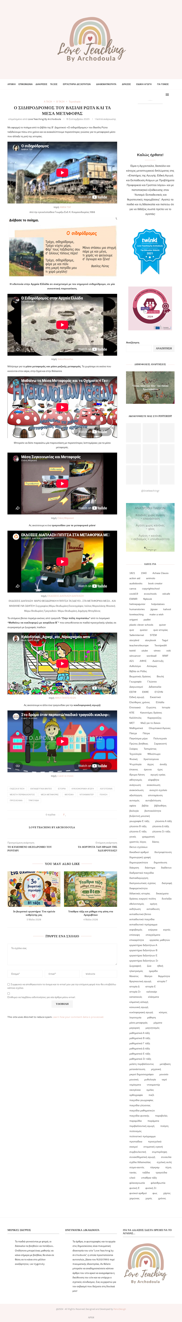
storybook (150, 640)
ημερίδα (153, 971)
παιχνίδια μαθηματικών (142, 1110)
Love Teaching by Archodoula (44, 119)
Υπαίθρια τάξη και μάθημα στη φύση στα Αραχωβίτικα (90, 913)
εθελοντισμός (136, 903)
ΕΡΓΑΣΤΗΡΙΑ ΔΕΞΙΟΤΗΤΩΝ (77, 84)
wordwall (151, 655)
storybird (134, 640)
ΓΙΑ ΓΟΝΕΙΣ (163, 84)
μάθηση (151, 1017)
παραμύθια (135, 1120)
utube (144, 650)
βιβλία (145, 805)
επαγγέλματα (153, 934)
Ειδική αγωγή (136, 697)
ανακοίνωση (153, 785)
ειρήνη (153, 903)
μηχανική (156, 1069)
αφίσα (132, 805)
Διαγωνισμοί (136, 686)
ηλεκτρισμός (136, 971)
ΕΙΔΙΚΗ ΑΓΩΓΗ (144, 84)
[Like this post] (65, 814)
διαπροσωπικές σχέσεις (142, 883)
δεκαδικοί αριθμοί (139, 852)
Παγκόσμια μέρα (138, 738)
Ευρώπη (151, 707)
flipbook (147, 598)
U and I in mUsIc (65, 776)
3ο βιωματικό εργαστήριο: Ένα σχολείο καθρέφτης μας (34, 913)
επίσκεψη (134, 934)
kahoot (167, 609)
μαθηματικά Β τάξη (139, 1038)
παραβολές (161, 1115)
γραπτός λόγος (137, 841)
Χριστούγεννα (151, 759)
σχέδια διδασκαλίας (140, 1162)
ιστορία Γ (162, 981)
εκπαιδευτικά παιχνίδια (141, 919)
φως (154, 1193)
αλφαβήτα (153, 779)
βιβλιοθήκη (160, 805)
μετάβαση (165, 1064)
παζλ (151, 1095)
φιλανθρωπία (158, 1182)
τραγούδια (33, 800)
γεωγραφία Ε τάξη (139, 821)
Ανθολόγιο (135, 666)
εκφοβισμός (135, 929)
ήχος (160, 769)
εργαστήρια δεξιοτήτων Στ (143, 960)
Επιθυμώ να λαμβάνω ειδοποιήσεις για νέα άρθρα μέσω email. (41, 997)
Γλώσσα (152, 681)
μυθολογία (150, 1079)
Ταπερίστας (150, 748)
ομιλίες (150, 1089)
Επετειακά (135, 707)
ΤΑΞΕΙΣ (53, 84)
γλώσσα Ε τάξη (137, 831)
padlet (147, 619)
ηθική (160, 965)
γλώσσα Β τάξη (17, 789)
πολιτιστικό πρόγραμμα (142, 1136)
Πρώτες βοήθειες (138, 743)
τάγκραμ (154, 1167)
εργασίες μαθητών (160, 940)
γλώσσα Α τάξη (163, 821)
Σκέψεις (133, 748)
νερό (164, 1079)
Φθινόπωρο (153, 754)
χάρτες (167, 1193)
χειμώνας (134, 1198)
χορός (148, 1198)
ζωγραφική (135, 965)
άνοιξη (163, 764)
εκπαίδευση (153, 909)
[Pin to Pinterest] (76, 814)
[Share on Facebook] (69, 814)
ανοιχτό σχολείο (158, 790)
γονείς (132, 836)
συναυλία (166, 1157)
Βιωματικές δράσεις (140, 676)
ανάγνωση (135, 785)
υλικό (132, 1177)
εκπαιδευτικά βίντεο (41, 789)
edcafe (166, 593)
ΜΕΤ (132, 722)
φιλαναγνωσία (137, 1182)
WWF (165, 655)
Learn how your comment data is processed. (78, 1017)
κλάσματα (153, 996)
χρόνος (162, 1198)
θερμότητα (164, 976)
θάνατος (134, 976)
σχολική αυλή (164, 1162)
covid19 (133, 593)
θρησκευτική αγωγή (140, 981)
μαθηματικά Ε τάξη (139, 1053)
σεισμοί (133, 1146)
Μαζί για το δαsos (150, 722)
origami (133, 619)
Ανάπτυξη (158, 660)
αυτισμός (134, 800)
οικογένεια (135, 1089)
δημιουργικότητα (138, 862)
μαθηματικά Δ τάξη (139, 1048)
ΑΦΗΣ (143, 660)
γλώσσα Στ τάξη (161, 831)
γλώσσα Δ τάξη (160, 826)
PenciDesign (119, 1309)
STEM (153, 635)
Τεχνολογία (135, 754)
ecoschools (150, 593)
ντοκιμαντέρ (87, 794)
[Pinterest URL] (133, 432)
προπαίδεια (135, 1141)
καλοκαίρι (151, 991)
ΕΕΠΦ (132, 691)
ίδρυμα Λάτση (137, 774)
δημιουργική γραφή (140, 857)
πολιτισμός (135, 1131)
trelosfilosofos (65, 359)
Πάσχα (133, 733)
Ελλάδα (160, 702)
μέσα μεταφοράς (50, 794)
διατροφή (167, 883)
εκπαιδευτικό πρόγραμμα (143, 924)
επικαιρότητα (136, 940)
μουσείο (163, 1074)
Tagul (165, 640)
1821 (132, 573)
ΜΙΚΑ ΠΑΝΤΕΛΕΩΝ (65, 698)
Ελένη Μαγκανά (65, 518)
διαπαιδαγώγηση (138, 878)
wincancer (135, 655)
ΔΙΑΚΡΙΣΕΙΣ (41, 84)
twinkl (132, 650)
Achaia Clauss (160, 573)
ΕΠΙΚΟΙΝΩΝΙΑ (25, 84)
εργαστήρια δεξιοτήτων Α (143, 945)
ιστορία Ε (150, 986)
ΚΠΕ (131, 712)
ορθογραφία (136, 1095)
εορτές (166, 929)
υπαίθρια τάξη (149, 1177)
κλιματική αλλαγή (138, 1002)
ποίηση (103, 794)
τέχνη (168, 1167)
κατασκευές (135, 996)
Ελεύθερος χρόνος (139, 702)
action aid (134, 578)
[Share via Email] (79, 814)
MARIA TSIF (65, 207)
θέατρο (148, 976)
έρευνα (148, 769)
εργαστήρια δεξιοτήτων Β (143, 950)
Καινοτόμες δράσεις (151, 712)
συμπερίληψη (159, 1151)
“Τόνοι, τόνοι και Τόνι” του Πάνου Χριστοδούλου (150, 387)
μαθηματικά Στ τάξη (140, 1058)
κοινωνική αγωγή (138, 1007)
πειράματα (153, 1120)
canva (132, 588)
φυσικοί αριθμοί (138, 1193)
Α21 (131, 660)
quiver (162, 624)
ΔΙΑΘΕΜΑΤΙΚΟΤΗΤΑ (106, 84)
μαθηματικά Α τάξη (139, 1033)
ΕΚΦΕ (145, 691)
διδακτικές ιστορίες (139, 893)
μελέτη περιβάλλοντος (22, 794)
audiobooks (135, 583)
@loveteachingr (150, 490)
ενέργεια (152, 929)
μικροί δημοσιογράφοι (141, 1074)
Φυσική (133, 759)
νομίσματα (135, 1084)
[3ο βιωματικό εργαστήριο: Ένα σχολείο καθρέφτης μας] (33, 889)
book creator (155, 583)
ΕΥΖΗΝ (159, 691)
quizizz (144, 629)
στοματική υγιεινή (153, 1146)
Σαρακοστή (160, 743)
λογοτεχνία (106, 789)
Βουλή (160, 676)
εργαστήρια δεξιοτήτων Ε (143, 955)
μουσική (69, 794)
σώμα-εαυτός (136, 1167)
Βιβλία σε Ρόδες (138, 671)
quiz (131, 629)
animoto (150, 578)
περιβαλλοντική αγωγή (141, 1126)
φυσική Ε (134, 1188)
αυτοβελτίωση (153, 800)
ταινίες (132, 1172)
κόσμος (163, 1012)
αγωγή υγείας (158, 774)
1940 (144, 573)
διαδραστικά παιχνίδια (141, 872)
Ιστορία (62, 789)
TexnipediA (160, 645)
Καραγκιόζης (155, 717)
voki (168, 650)
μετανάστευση (137, 1069)
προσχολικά (16, 800)
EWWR (133, 598)
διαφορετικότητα (138, 888)
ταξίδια (146, 1172)
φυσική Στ (150, 1188)
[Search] (173, 94)
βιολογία (134, 810)
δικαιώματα (162, 893)
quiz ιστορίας (160, 629)
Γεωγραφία (135, 681)
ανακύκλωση (136, 790)
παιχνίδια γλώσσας (140, 1105)
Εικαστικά (155, 697)
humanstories (137, 609)
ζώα (149, 965)
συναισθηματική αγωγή (142, 1157)
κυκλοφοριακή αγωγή (83, 789)
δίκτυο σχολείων (138, 847)
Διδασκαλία (155, 686)
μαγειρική (134, 1027)
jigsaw (154, 609)
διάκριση (134, 867)
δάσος (155, 841)
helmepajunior (137, 604)
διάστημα (150, 867)
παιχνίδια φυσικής (139, 1115)
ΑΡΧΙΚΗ (11, 84)
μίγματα (158, 1022)
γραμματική (148, 836)
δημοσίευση (160, 862)
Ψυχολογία (135, 764)
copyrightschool (151, 588)
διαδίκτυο (166, 867)
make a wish (156, 614)
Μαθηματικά (136, 728)
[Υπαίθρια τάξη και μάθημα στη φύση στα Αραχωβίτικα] (90, 889)
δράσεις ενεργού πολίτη (142, 898)
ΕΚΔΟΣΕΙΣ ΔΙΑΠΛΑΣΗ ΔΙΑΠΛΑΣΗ (65, 596)
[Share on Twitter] (72, 814)
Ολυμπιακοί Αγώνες (160, 728)
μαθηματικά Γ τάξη (139, 1043)
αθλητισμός (135, 779)
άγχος (150, 764)
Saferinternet (136, 635)
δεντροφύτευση (163, 852)
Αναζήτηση (132, 342)
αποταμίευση (155, 795)
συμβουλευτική (137, 1151)
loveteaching (136, 614)
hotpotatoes (158, 604)
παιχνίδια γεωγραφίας (141, 1100)
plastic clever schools (141, 624)
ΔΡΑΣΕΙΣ (126, 84)
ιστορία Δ (134, 986)
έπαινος (133, 769)
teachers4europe (139, 645)
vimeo (157, 650)
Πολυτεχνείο (160, 738)
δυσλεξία (167, 898)
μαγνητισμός (153, 1027)
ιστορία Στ (135, 991)
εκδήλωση (135, 909)
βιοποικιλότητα (152, 810)
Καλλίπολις (135, 717)
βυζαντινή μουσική (139, 816)
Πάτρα (146, 733)
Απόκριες (152, 666)
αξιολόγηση (135, 795)
